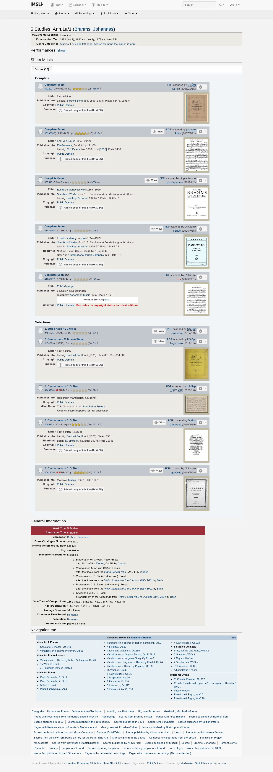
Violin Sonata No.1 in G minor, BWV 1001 (128, 580)
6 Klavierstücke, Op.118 (120, 689)
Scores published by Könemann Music (147, 732)
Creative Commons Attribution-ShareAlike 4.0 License (97, 763)
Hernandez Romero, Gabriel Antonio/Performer (75, 711)
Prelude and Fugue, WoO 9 (188, 694)
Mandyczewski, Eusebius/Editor (119, 727)
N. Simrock (71, 440)
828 (97, 133)
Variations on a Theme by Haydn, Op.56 (61, 650)
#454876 (49, 333)
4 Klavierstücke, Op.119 (187, 642)
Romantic (72, 614)
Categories (38, 711)
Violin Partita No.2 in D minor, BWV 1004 (142, 596)
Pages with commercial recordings (105, 753)
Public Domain (65, 104)
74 (94, 343)
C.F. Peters (73, 149)
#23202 (48, 88)
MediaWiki (187, 763)
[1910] (103, 149)
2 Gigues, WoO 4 (183, 658)
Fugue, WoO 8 (182, 690)
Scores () (42, 69)
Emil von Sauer (66, 140)
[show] (61, 50)
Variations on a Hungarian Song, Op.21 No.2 (131, 658)
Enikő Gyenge (65, 286)
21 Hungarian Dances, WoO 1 (56, 668)
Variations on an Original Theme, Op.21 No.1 (131, 654)
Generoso (175, 424)
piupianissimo (175, 182)
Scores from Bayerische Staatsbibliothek (75, 742)
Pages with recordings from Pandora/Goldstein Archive (66, 716)
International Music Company (87, 254)
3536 (94, 182)
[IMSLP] (38, 4)
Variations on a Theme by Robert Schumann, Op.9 (134, 642)
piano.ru (191, 129)
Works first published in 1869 (204, 748)
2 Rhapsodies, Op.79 (118, 677)
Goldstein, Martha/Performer (181, 711)
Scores (185, 742)
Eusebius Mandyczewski (71, 189)
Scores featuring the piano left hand (144, 748)
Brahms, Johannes (93, 29)
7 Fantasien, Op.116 (118, 681)
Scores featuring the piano (109, 43)
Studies (64, 43)
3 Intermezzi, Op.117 (118, 685)
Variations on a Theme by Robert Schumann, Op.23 (68, 660)
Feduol (177, 230)
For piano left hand (81, 43)
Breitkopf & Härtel (77, 198)
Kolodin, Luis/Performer (120, 711)
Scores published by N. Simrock (122, 742)
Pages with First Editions (170, 716)
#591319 (49, 472)
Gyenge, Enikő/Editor (109, 732)
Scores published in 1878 (129, 721)
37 (94, 390)
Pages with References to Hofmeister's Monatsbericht (65, 727)
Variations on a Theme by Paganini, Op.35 (129, 666)
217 (96, 472)
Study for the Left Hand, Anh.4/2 (191, 650)
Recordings (108, 716)
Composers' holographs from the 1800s (172, 737)
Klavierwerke (64, 145)
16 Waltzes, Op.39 (117, 670)
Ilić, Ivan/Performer (149, 711)
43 (95, 279)
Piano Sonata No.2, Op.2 (53, 681)
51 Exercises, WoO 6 (185, 666)
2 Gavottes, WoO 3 (184, 654)
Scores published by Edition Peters (198, 721)
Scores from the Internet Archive (204, 732)
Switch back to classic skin (210, 763)
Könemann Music (80, 294)
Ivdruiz (176, 88)
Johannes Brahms (141, 637)
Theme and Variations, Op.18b (123, 650)
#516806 (49, 133)
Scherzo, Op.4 (48, 685)
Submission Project (93, 406)
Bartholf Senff (75, 100)
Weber (144, 571)
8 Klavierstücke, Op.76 (119, 673)
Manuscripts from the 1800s (128, 737)
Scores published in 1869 (49, 721)
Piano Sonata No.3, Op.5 (53, 688)
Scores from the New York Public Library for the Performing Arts (71, 737)
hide (233, 637)
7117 (95, 424)
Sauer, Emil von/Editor (161, 721)
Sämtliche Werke (67, 194)
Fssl (178, 279)
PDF (170, 84)
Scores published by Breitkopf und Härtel (165, 727)
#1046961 (50, 230)
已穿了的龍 (176, 390)
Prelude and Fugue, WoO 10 (189, 698)
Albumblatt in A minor (185, 670)
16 (95, 230)
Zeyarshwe (176, 332)
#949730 (49, 390)
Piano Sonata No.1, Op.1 (53, 677)
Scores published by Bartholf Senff (209, 716)
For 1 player (176, 748)
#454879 (49, 343)
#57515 (48, 182)
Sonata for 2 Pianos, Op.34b (55, 647)
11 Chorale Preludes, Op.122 (189, 679)
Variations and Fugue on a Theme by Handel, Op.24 (135, 662)
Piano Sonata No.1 (115, 571)
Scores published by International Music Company (63, 732)
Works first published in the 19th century (57, 753)
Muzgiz (72, 479)
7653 (95, 88)
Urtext (177, 732)
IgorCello (176, 472)
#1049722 (50, 279)
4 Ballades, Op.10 (116, 646)
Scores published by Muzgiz (161, 742)
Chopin (122, 563)
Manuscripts (41, 742)
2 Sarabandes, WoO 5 (186, 662)
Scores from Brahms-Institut (135, 716)
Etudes (100, 563)
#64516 (48, 424)
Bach (160, 580)
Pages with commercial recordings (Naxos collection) (160, 753)
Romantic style (228, 742)
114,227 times (155, 763)
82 (94, 333)
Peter (178, 133)
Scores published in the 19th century (88, 721)
